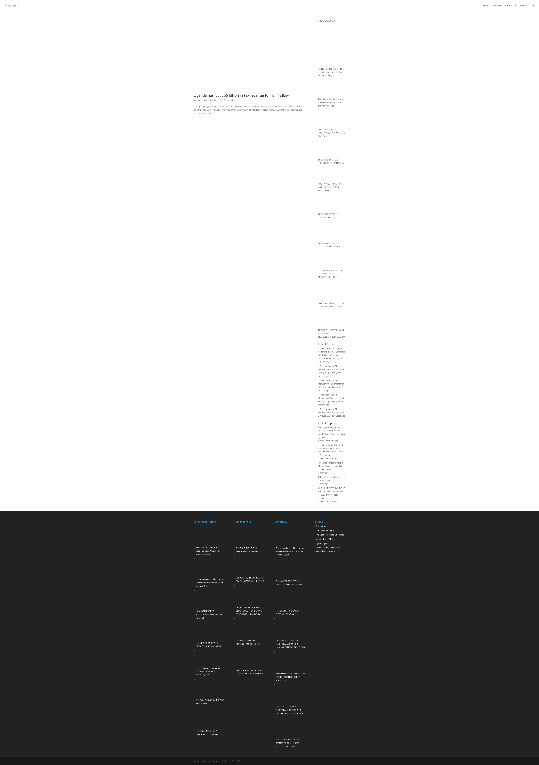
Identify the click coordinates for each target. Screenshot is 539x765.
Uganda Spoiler (322, 543)
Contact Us (510, 6)
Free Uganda (202, 100)
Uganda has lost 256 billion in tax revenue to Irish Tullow (241, 95)
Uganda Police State (325, 539)
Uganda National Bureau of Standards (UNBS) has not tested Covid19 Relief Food (330, 448)
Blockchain (229, 100)
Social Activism (527, 6)
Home (486, 6)
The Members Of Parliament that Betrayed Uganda (331, 369)
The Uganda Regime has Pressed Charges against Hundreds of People (329, 430)
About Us (497, 6)
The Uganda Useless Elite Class (330, 534)
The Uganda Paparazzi (326, 530)
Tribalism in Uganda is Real (330, 477)
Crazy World (321, 526)
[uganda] (331, 33)
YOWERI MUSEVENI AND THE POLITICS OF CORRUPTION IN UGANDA (331, 491)
